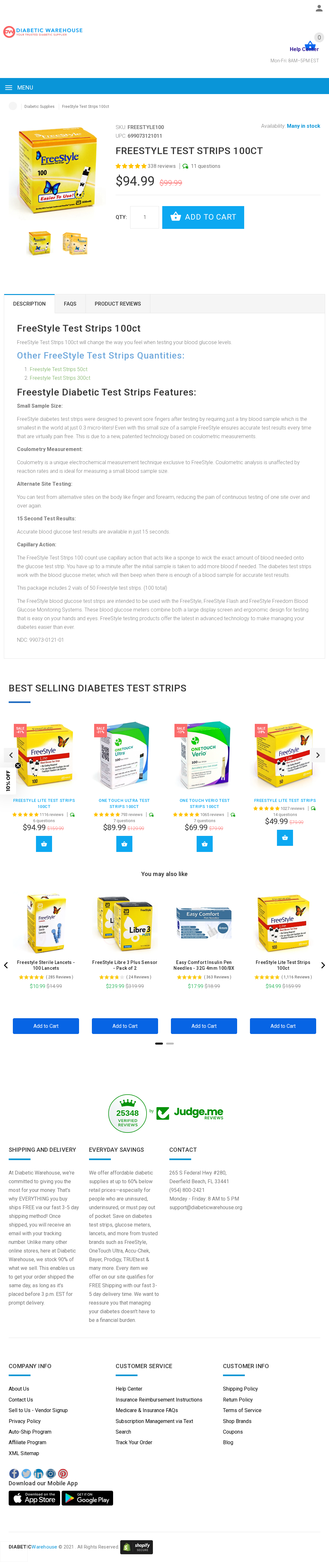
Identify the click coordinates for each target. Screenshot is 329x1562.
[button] (132, 166)
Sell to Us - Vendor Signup (38, 1410)
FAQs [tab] (70, 304)
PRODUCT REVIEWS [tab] (118, 304)
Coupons (233, 1432)
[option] (39, 243)
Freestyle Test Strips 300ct (60, 378)
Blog (228, 1442)
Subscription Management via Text (154, 1421)
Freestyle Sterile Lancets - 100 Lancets (46, 965)
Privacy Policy (25, 1421)
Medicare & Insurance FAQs (147, 1410)
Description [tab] (29, 304)
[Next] (322, 965)
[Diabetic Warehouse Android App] (87, 1498)
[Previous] (6, 965)
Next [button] (318, 755)
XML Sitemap (24, 1453)
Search (123, 1432)
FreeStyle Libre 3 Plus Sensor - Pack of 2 (125, 965)
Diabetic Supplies (39, 106)
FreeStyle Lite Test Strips (285, 800)
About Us (19, 1389)
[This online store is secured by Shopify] (136, 1547)
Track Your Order (134, 1442)
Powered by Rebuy (164, 1052)
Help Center (129, 1389)
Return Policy (238, 1400)
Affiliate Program (27, 1442)
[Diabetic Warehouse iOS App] (35, 1498)
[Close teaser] (18, 765)
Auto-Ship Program (30, 1432)
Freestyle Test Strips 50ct (58, 369)
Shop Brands (237, 1421)
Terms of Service (242, 1410)
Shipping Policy (240, 1389)
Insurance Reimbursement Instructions (159, 1400)
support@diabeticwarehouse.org (205, 1207)
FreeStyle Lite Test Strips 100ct (283, 965)
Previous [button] (11, 755)
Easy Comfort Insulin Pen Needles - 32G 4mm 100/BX (204, 965)
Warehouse (33, 1547)
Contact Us (21, 1400)
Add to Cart (209, 217)
